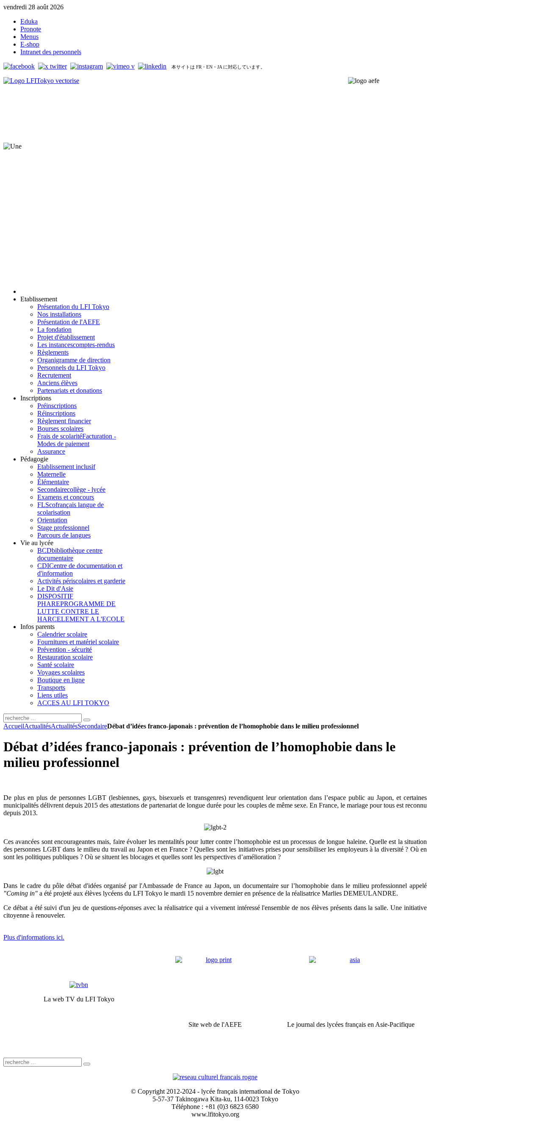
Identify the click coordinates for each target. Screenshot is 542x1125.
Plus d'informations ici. (33, 937)
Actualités (37, 726)
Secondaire (92, 726)
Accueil (13, 726)
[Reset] (86, 720)
